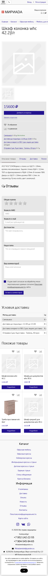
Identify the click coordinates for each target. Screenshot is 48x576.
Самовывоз (8, 135)
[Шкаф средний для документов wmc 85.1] (33, 407)
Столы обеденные (24, 475)
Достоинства (9, 227)
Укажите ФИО (9, 210)
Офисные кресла (24, 454)
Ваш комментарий (11, 264)
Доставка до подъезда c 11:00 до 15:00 (17, 139)
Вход (29, 2)
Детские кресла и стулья (24, 466)
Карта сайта (23, 518)
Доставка (34, 159)
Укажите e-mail (10, 219)
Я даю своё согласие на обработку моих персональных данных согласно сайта (24, 284)
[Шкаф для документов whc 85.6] (33, 363)
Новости (23, 502)
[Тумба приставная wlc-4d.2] (11, 407)
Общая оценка (10, 200)
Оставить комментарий (13, 292)
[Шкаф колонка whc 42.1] (11, 363)
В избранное (12, 125)
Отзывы (22, 159)
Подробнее (11, 387)
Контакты (23, 510)
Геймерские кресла (24, 458)
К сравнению (12, 129)
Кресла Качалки (24, 479)
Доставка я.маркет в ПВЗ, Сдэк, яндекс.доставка (21, 142)
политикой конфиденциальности (25, 562)
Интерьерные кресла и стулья (24, 462)
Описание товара (9, 159)
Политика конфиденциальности (23, 514)
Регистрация (40, 2)
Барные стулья (24, 471)
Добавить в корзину (24, 113)
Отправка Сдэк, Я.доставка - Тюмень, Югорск (20, 148)
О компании (23, 489)
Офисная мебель (24, 450)
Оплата (23, 498)
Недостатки (9, 245)
